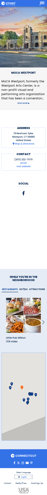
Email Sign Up (37, 483)
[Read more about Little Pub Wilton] (23, 316)
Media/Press (21, 483)
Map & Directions (24, 143)
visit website (23, 166)
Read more (23, 103)
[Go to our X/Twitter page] (18, 463)
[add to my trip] (38, 300)
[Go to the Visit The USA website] (23, 490)
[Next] (43, 322)
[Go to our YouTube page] (27, 463)
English (24, 477)
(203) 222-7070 (23, 159)
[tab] (10, 289)
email (23, 163)
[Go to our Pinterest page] (31, 463)
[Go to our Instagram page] (22, 463)
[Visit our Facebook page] (23, 193)
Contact (7, 483)
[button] (11, 384)
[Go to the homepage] (8, 3)
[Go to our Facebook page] (14, 463)
